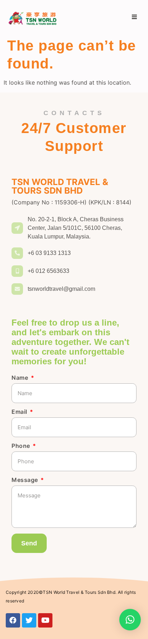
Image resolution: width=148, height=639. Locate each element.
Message (25, 480)
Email (20, 412)
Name (20, 378)
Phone (21, 446)
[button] (134, 17)
